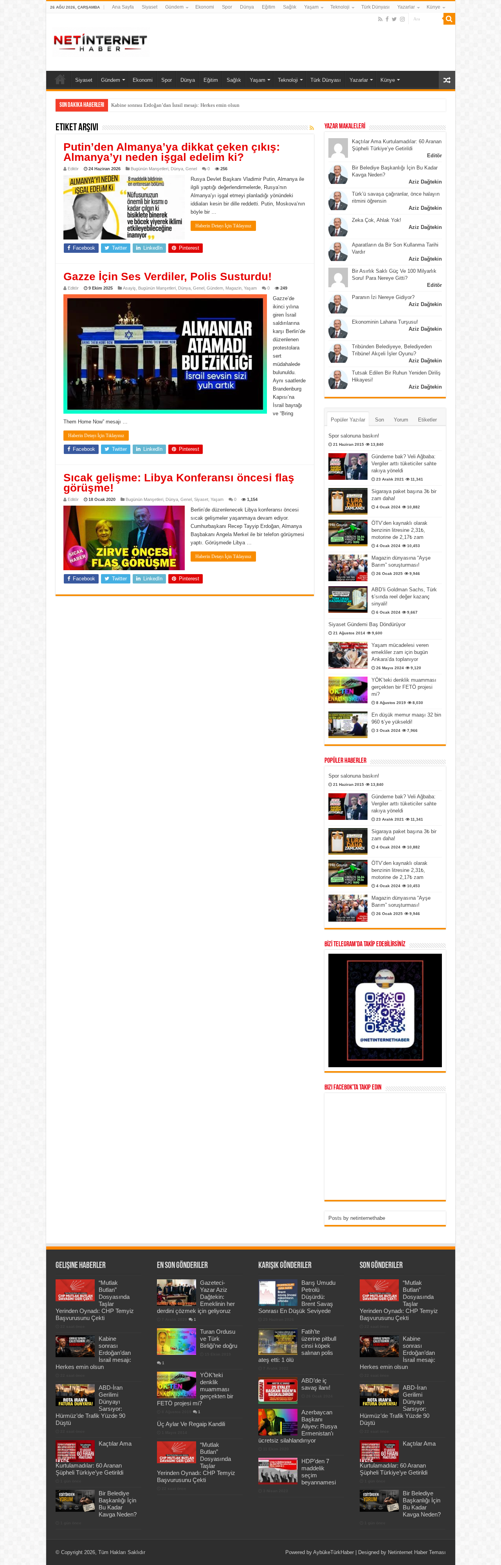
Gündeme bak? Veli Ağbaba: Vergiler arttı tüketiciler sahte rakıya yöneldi (403, 464)
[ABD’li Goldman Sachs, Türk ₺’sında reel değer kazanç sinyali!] (348, 599)
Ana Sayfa (123, 7)
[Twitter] (394, 19)
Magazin (233, 288)
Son (379, 420)
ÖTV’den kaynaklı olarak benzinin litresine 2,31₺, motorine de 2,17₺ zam (399, 530)
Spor (227, 7)
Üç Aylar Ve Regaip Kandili (191, 1424)
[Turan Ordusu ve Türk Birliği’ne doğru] (176, 1341)
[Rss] (380, 19)
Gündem (174, 7)
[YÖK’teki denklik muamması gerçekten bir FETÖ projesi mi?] (348, 690)
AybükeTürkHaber (333, 1552)
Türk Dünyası (375, 7)
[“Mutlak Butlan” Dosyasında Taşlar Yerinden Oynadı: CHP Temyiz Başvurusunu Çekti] (176, 1452)
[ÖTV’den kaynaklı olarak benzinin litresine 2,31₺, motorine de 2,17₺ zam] (348, 533)
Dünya (247, 7)
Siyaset (149, 7)
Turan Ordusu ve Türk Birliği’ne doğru (218, 1338)
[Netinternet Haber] (101, 40)
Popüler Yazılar (348, 420)
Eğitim (268, 7)
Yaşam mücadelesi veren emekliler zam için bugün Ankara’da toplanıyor (400, 652)
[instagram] (402, 19)
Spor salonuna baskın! (353, 436)
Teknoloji (340, 7)
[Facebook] (387, 19)
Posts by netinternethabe (356, 1218)
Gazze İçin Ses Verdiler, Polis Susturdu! (167, 276)
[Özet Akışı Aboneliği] (312, 128)
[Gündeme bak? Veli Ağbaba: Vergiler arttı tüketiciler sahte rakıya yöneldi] (348, 466)
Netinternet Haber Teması (417, 1552)
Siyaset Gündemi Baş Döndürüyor (366, 624)
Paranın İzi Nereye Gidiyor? (383, 297)
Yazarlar (406, 7)
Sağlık (289, 7)
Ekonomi (204, 7)
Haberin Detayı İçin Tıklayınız (223, 226)
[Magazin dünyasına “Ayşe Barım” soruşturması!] (348, 568)
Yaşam (311, 7)
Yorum (401, 420)
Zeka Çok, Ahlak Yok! (376, 220)
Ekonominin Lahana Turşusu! (385, 322)
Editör (73, 168)
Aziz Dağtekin (425, 182)
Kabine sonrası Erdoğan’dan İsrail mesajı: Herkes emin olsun (175, 105)
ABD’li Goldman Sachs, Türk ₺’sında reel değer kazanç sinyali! (404, 597)
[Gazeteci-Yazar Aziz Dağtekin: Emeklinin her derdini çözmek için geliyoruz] (176, 1292)
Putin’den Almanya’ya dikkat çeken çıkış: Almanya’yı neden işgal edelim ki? (171, 152)
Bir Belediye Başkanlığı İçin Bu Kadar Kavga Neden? (118, 1504)
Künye (433, 7)
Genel (191, 168)
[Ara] (449, 19)
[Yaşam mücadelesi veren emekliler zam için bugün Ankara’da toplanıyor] (348, 655)
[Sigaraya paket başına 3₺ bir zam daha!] (348, 501)
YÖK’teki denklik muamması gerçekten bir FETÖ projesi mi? (403, 687)
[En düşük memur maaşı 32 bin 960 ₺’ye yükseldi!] (348, 724)
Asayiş (129, 288)
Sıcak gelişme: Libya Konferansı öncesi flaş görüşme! (178, 483)
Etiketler (427, 420)
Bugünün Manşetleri (149, 168)
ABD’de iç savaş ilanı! (315, 1384)
